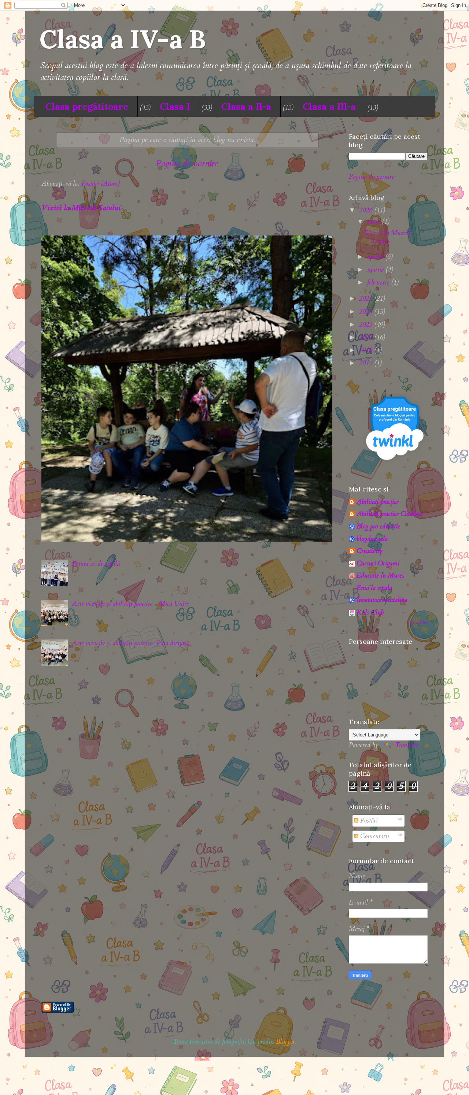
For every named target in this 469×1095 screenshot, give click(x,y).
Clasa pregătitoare (86, 106)
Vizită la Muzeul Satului (81, 208)
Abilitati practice (378, 501)
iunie (374, 221)
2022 (366, 337)
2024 (366, 311)
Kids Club (370, 612)
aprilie (376, 256)
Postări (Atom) (100, 183)
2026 (366, 210)
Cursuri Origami (378, 563)
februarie (379, 282)
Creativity (370, 551)
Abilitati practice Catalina (389, 514)
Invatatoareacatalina (382, 600)
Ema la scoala (374, 588)
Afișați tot (418, 622)
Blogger (285, 1041)
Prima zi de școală (96, 563)
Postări (368, 820)
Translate (406, 745)
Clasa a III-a (329, 106)
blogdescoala (372, 538)
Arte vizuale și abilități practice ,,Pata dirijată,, (131, 643)
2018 (366, 350)
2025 (366, 298)
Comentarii (373, 836)
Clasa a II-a (246, 106)
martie (376, 269)
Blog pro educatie (378, 526)
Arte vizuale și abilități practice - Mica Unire (130, 603)
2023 (366, 324)
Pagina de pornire (187, 163)
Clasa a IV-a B (123, 39)
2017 (366, 363)
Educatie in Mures (380, 575)
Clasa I (175, 106)
